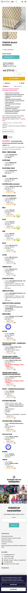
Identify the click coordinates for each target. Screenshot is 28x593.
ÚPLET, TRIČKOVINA (9, 152)
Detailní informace (8, 131)
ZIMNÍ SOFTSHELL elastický (11, 303)
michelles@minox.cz (9, 554)
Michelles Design (12, 66)
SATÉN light (6, 160)
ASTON (4, 331)
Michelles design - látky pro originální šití (15, 560)
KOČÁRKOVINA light (9, 401)
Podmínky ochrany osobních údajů (10, 538)
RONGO (4, 451)
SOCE (4, 219)
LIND (3, 231)
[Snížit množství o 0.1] (16, 74)
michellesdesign (8, 562)
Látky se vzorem (18, 86)
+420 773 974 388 (9, 558)
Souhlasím (13, 589)
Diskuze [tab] (10, 137)
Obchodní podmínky (7, 536)
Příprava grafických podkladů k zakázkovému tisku (13, 546)
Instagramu (14, 481)
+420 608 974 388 (9, 556)
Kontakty (3, 543)
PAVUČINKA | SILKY (8, 168)
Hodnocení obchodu (7, 542)
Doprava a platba (6, 540)
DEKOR (5, 459)
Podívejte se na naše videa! (11, 564)
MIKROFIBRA (6, 314)
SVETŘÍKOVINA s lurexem (11, 184)
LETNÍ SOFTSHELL (8, 278)
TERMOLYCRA (7, 267)
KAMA (4, 176)
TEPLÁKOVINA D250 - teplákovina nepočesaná (14, 343)
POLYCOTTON (7, 434)
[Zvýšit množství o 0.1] (23, 74)
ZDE (8, 145)
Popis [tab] (5, 137)
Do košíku (15, 78)
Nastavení (13, 584)
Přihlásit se (14, 525)
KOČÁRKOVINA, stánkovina (11, 421)
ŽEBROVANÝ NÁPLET (9, 196)
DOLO (4, 243)
